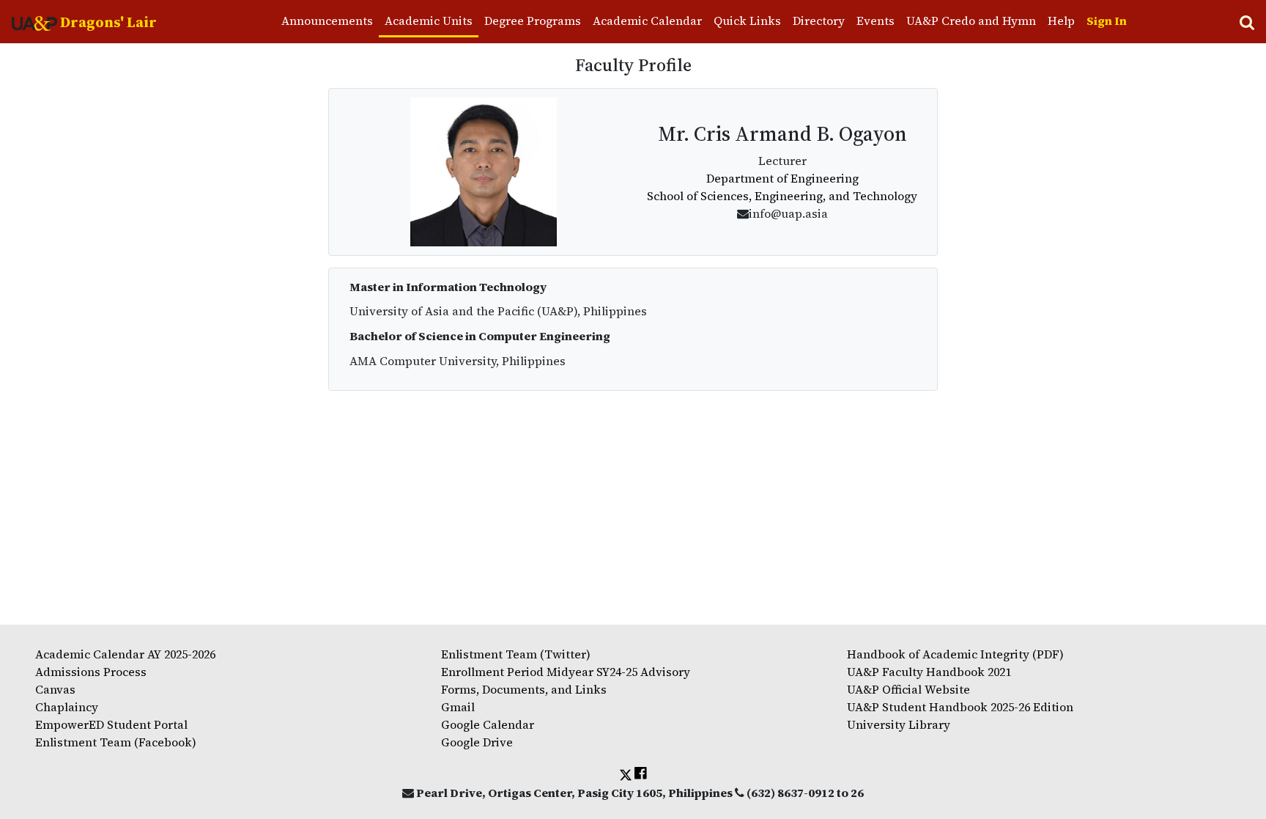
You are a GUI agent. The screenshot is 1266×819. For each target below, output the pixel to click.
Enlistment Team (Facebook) (115, 742)
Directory (819, 20)
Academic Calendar (647, 20)
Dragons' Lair (107, 22)
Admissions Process (91, 672)
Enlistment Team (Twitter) (516, 654)
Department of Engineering (782, 178)
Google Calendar (487, 724)
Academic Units (429, 20)
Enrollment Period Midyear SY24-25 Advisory (565, 672)
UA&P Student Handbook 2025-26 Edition (960, 707)
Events (875, 20)
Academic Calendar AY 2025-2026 (125, 654)
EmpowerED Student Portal (111, 724)
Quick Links (747, 20)
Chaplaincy (66, 707)
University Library (898, 724)
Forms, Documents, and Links (524, 689)
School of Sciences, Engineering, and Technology (782, 196)
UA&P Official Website (908, 689)
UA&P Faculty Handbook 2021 (929, 672)
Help (1061, 20)
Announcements (327, 20)
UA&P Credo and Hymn (971, 20)
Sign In (1107, 20)
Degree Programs (532, 20)
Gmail (458, 707)
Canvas (55, 689)
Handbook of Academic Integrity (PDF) (955, 654)
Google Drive (477, 742)
